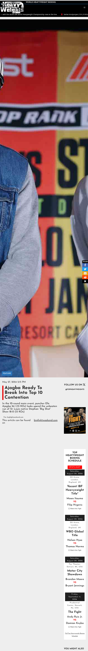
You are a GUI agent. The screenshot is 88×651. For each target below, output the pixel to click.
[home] (12, 7)
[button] (84, 7)
